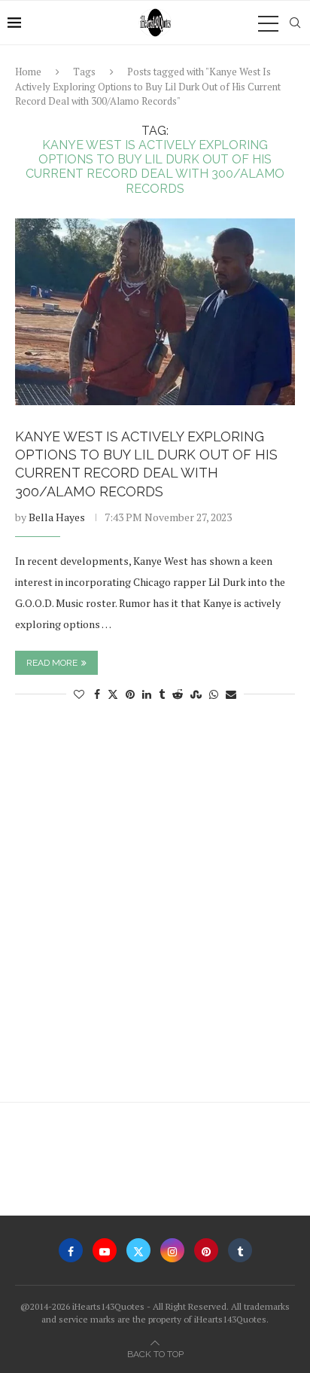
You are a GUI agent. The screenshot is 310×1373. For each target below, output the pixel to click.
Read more (52, 663)
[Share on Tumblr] (162, 694)
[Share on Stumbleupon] (196, 694)
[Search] (294, 22)
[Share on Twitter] (113, 694)
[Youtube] (105, 1250)
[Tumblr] (240, 1250)
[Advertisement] (155, 909)
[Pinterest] (206, 1250)
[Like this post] (79, 694)
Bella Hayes (57, 517)
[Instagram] (172, 1250)
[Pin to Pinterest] (130, 694)
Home (28, 71)
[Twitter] (138, 1250)
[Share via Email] (231, 694)
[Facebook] (71, 1250)
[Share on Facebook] (97, 694)
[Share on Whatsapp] (213, 694)
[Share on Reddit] (177, 694)
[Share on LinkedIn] (146, 694)
